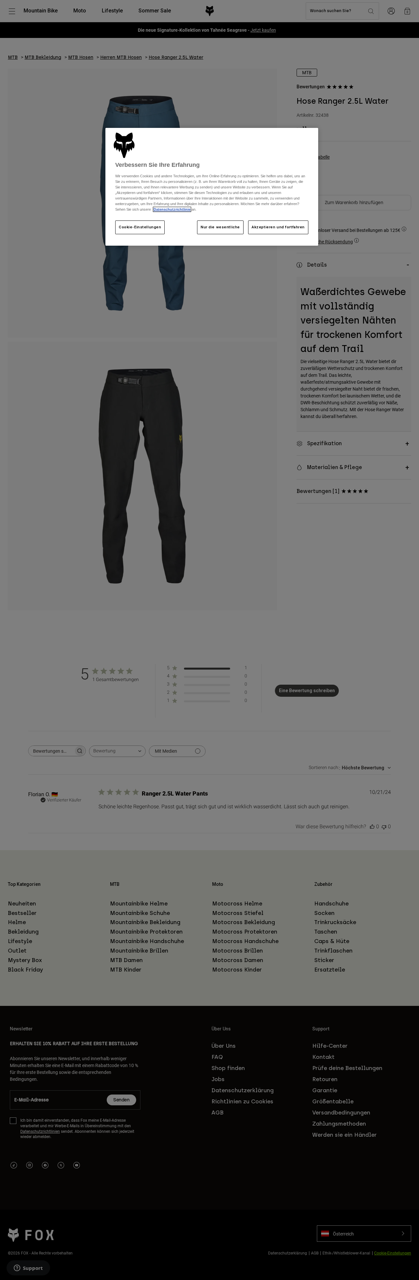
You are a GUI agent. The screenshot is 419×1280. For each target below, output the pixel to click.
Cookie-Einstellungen (140, 227)
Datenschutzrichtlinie (172, 209)
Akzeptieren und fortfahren (278, 227)
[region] (211, 187)
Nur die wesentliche (220, 227)
